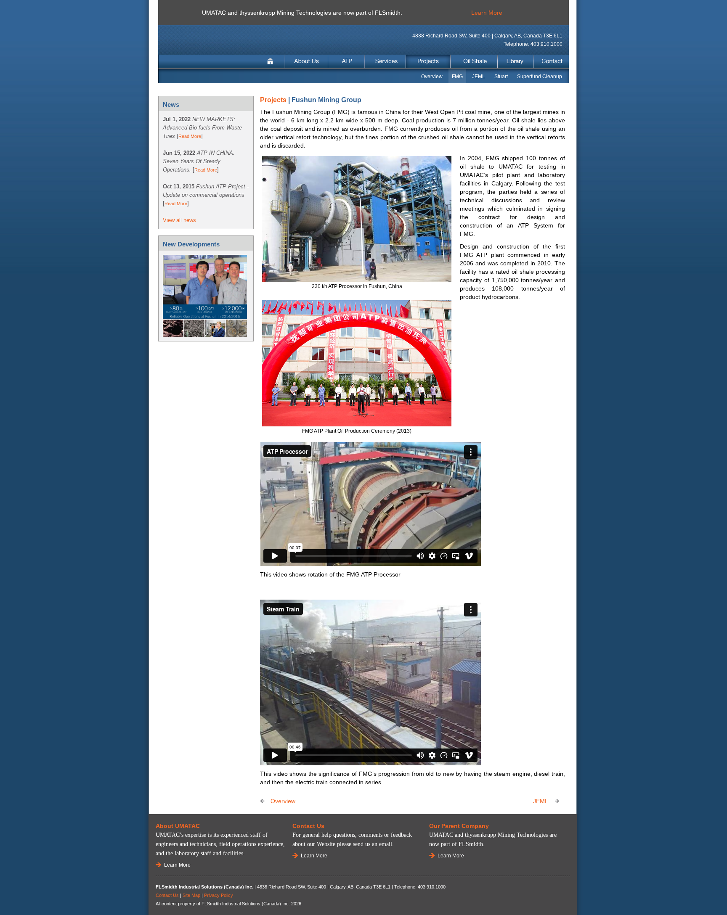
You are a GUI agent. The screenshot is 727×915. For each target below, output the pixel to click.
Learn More (486, 12)
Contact (550, 62)
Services (385, 62)
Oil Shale (474, 62)
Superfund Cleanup (539, 76)
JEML (478, 76)
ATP (347, 62)
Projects (428, 62)
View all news (179, 220)
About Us (306, 62)
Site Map (191, 895)
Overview (432, 76)
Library (515, 62)
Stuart (501, 76)
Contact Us (167, 895)
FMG (457, 76)
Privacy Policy (218, 895)
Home (271, 62)
